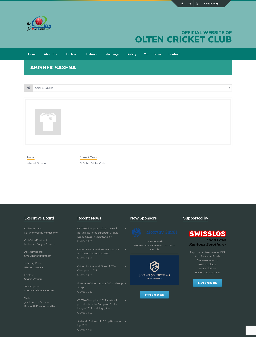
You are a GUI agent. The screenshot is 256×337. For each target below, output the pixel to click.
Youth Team (152, 54)
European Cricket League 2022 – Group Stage (100, 285)
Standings (112, 54)
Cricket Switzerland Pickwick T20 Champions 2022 (96, 268)
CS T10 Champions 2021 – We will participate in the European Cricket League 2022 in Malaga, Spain (97, 304)
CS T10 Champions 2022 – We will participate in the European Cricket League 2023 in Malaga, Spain (97, 232)
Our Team (71, 54)
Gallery (132, 54)
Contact (174, 54)
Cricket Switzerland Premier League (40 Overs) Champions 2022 (98, 251)
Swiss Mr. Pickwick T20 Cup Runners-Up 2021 (99, 323)
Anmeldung (210, 3)
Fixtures (91, 54)
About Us (50, 54)
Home (32, 54)
